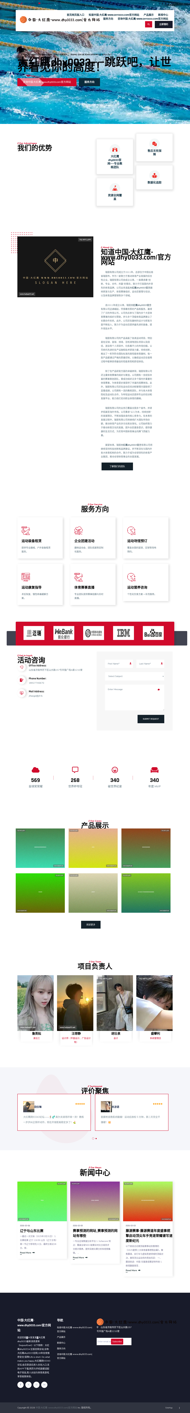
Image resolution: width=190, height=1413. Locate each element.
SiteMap (169, 1407)
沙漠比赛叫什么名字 (33, 915)
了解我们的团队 (117, 466)
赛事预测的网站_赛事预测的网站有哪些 (95, 1233)
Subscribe (117, 1341)
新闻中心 (163, 15)
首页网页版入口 (75, 15)
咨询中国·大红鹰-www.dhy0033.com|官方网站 (143, 18)
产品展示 (149, 15)
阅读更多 (90, 924)
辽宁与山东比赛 (31, 1231)
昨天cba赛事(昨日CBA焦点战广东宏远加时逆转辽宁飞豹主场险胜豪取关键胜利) (150, 910)
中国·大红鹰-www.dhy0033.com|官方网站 (56, 1407)
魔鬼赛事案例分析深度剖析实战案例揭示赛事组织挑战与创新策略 (45, 868)
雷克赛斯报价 (82, 871)
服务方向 (108, 18)
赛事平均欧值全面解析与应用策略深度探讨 (150, 868)
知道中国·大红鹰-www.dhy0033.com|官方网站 (114, 15)
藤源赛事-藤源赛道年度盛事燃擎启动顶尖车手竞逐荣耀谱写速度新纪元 (149, 1236)
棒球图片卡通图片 (85, 915)
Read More (26, 1252)
